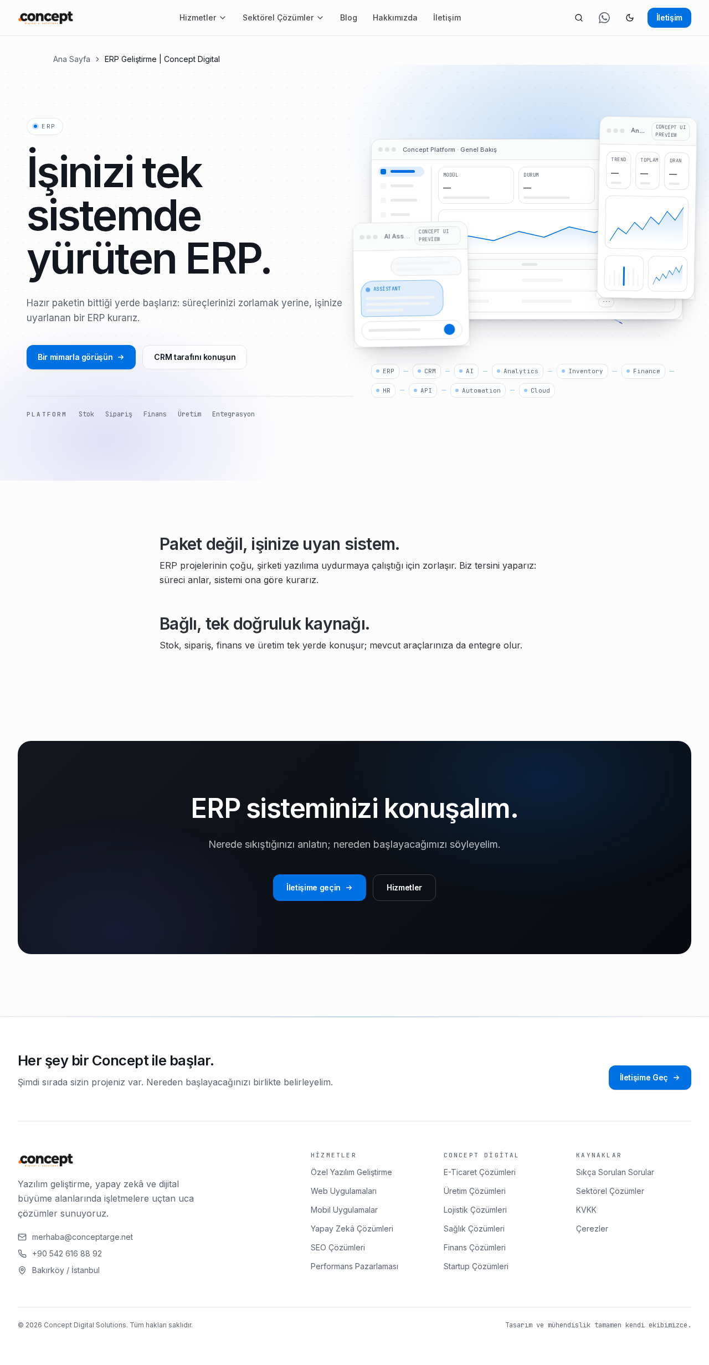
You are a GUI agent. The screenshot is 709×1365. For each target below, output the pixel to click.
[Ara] (579, 18)
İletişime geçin (313, 887)
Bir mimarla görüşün (75, 357)
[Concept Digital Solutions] (46, 17)
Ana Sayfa (71, 59)
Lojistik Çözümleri (475, 1209)
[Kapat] (267, 1347)
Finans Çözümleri (475, 1247)
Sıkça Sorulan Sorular (615, 1172)
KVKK (586, 1209)
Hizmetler (197, 17)
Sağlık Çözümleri (474, 1228)
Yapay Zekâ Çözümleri (352, 1228)
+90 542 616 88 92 (67, 1253)
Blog (348, 17)
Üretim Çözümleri (475, 1191)
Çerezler (592, 1228)
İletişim (447, 17)
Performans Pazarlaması (354, 1266)
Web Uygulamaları (344, 1191)
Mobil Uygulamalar (344, 1209)
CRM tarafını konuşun (194, 357)
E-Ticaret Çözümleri (480, 1172)
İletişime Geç (644, 1077)
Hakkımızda (395, 17)
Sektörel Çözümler (278, 17)
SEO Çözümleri (338, 1247)
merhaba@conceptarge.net (82, 1237)
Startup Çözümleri (476, 1266)
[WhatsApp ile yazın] (604, 18)
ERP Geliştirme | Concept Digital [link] (162, 59)
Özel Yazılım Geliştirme (351, 1172)
